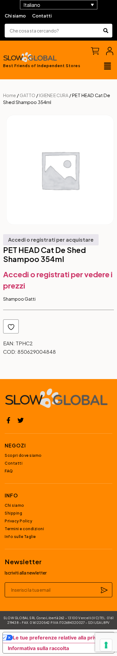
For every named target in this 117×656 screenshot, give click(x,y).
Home (9, 95)
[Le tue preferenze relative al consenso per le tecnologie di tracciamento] (106, 645)
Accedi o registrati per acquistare (51, 239)
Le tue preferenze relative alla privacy (59, 637)
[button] (107, 66)
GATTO (27, 95)
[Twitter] (20, 420)
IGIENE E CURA (53, 95)
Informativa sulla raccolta (38, 648)
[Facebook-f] (8, 420)
